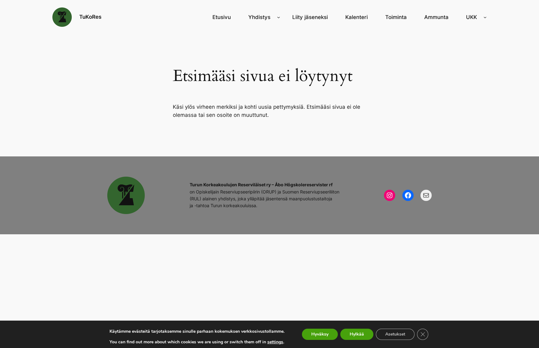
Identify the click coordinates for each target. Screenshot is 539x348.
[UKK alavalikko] (485, 17)
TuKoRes (90, 17)
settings (275, 342)
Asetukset (395, 334)
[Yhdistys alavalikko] (278, 17)
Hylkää (357, 334)
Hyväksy (319, 334)
